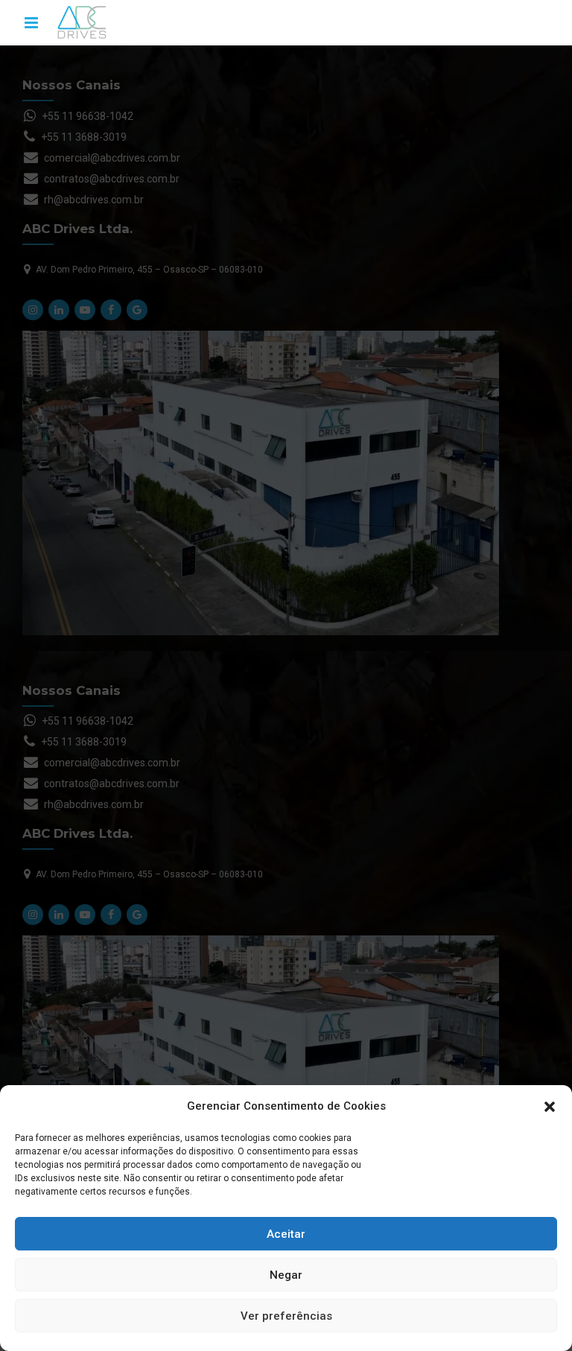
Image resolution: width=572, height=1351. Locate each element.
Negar (286, 1275)
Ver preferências (286, 1316)
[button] (549, 1106)
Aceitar (286, 1234)
